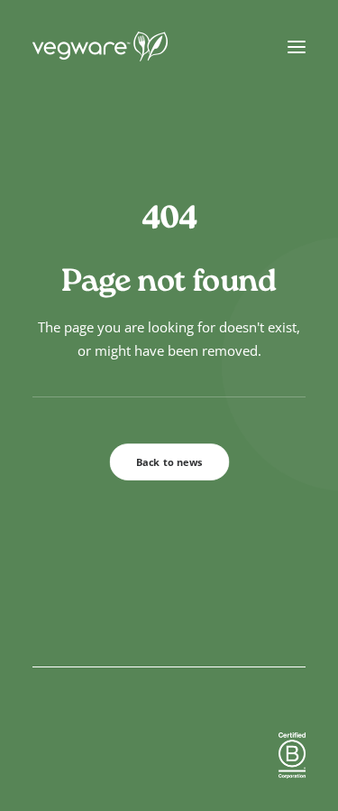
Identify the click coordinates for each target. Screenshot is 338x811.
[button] (296, 47)
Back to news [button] (169, 462)
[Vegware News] (134, 47)
